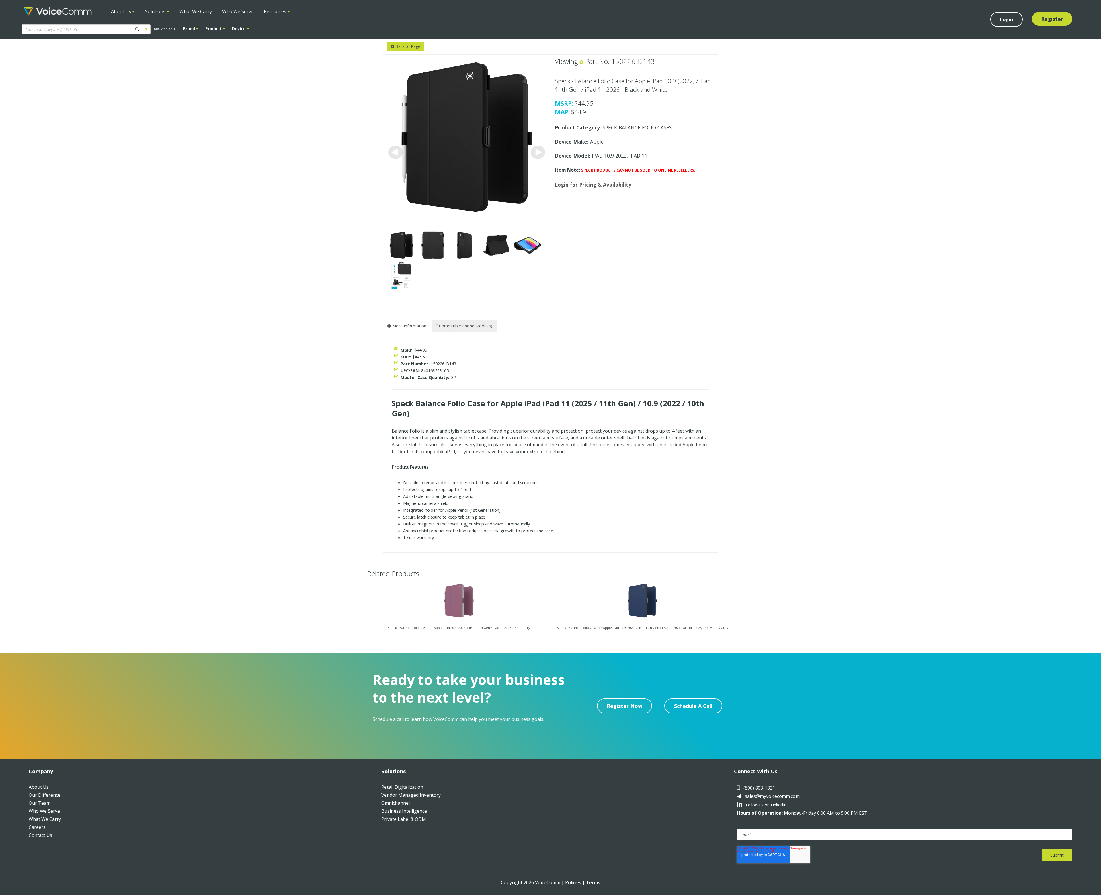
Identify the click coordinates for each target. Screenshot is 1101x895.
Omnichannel (395, 803)
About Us (121, 11)
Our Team (39, 803)
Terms (593, 882)
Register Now (624, 705)
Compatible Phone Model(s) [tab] (465, 326)
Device (239, 28)
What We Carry (195, 11)
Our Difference (44, 795)
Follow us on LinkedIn (765, 805)
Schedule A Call (693, 705)
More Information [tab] (408, 326)
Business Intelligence (404, 811)
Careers (37, 827)
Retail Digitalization (402, 787)
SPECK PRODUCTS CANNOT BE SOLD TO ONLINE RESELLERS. (638, 170)
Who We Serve (237, 11)
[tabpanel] (458, 612)
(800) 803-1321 (759, 788)
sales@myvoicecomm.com (772, 796)
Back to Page (407, 46)
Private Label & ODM (403, 819)
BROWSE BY (163, 28)
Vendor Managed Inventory (411, 795)
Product (214, 28)
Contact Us (40, 835)
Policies (573, 882)
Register (1052, 18)
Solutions (156, 11)
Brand (189, 28)
